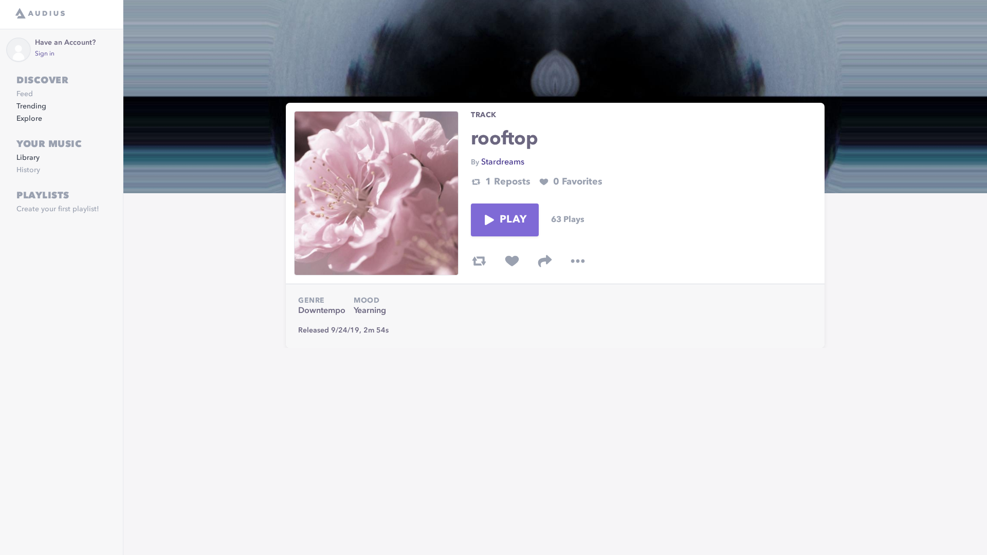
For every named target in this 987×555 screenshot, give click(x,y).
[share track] (545, 261)
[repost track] (479, 261)
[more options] (578, 261)
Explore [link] (29, 118)
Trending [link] (31, 106)
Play (513, 220)
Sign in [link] (44, 54)
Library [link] (28, 157)
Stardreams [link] (502, 162)
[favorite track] (512, 261)
